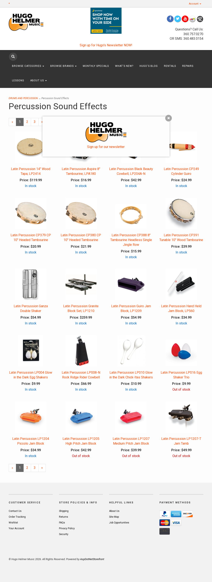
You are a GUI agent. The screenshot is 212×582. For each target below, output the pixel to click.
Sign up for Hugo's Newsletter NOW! (106, 45)
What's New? (124, 66)
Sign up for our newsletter (106, 147)
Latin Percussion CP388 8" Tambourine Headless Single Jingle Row (131, 240)
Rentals (170, 66)
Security (63, 534)
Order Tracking (17, 516)
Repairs (187, 66)
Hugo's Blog (149, 66)
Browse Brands (62, 66)
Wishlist (13, 522)
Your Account (16, 528)
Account (194, 3)
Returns (63, 516)
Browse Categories (27, 66)
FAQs (62, 522)
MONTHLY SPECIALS (96, 66)
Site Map (114, 516)
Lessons (18, 80)
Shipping (64, 511)
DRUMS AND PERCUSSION (23, 98)
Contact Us (15, 511)
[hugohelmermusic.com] (31, 22)
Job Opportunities (119, 522)
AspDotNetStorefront (92, 559)
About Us (37, 80)
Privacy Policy (67, 528)
